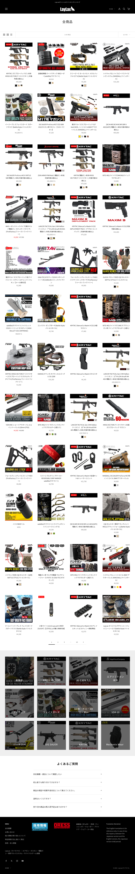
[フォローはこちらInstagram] (17, 861)
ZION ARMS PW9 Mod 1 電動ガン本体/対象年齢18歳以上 (51, 176)
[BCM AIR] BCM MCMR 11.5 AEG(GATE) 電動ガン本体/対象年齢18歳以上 (83, 525)
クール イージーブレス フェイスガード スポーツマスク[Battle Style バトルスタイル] (18, 628)
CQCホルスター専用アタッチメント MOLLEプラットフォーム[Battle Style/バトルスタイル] (116, 526)
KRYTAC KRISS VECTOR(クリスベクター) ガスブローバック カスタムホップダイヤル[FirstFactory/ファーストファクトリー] (18, 378)
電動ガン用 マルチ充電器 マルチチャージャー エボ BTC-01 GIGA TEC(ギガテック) (51, 577)
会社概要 (8, 828)
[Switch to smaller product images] (8, 34)
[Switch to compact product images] (11, 34)
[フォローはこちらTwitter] (12, 861)
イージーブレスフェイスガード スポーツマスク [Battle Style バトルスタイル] (18, 127)
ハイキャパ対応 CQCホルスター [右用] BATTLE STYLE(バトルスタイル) (18, 576)
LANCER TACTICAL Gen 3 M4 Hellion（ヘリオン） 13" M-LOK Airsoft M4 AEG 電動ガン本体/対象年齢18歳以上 (116, 376)
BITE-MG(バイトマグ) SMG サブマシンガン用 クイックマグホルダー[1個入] (116, 326)
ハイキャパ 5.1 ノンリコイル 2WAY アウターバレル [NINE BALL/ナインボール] (116, 577)
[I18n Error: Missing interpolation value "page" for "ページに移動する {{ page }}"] (83, 642)
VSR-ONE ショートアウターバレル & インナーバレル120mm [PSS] (19, 426)
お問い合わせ (10, 832)
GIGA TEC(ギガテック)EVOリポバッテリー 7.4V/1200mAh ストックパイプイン (51, 280)
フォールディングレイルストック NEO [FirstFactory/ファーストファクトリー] (18, 478)
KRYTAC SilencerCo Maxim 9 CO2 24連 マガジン (83, 326)
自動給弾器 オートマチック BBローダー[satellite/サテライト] (51, 74)
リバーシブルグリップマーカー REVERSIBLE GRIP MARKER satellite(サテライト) (51, 478)
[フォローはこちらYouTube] (23, 861)
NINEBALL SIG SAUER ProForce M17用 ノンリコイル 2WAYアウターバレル (116, 477)
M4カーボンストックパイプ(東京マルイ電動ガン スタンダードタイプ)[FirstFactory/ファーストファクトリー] (19, 230)
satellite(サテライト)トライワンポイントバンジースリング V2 (51, 525)
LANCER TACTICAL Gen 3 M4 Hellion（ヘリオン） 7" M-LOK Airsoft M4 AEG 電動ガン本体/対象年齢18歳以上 (51, 229)
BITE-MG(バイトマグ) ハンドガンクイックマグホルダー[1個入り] (51, 426)
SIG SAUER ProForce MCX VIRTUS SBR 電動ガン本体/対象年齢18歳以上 (19, 176)
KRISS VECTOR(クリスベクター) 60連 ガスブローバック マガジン (116, 426)
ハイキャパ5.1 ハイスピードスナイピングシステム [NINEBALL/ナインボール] (116, 76)
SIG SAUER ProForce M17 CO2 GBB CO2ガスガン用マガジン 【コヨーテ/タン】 (51, 127)
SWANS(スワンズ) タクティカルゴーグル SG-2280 (51, 375)
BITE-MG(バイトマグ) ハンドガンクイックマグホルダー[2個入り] (83, 576)
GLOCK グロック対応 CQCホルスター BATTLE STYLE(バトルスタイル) (116, 278)
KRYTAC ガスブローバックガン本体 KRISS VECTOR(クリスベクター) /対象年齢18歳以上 (18, 76)
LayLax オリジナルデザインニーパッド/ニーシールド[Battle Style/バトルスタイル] (116, 628)
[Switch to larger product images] (4, 34)
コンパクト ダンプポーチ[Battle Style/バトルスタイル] (51, 326)
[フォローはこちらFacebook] (6, 861)
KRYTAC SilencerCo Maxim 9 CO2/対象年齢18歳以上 (116, 227)
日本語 (111, 9)
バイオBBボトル (19, 524)
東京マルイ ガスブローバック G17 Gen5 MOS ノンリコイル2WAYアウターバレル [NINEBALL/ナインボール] (84, 127)
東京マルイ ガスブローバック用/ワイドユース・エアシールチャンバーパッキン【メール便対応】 (18, 280)
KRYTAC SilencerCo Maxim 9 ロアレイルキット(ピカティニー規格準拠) (83, 627)
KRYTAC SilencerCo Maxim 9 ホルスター (83, 375)
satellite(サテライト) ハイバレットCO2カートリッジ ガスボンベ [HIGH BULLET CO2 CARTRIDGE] (18, 328)
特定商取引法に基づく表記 (14, 839)
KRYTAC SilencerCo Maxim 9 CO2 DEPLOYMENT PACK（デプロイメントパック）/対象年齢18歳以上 (83, 229)
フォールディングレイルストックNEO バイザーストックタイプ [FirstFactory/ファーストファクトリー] (83, 280)
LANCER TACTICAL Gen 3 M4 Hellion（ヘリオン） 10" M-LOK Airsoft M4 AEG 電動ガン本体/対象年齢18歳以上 (84, 427)
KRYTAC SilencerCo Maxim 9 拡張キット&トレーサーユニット (83, 477)
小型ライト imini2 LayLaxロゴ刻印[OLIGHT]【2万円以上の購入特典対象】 (51, 627)
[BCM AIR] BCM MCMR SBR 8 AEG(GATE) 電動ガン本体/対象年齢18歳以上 (116, 127)
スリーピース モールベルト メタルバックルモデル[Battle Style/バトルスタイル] (83, 76)
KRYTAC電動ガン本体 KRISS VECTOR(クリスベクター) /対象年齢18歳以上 (83, 178)
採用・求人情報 (10, 843)
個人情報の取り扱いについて (15, 836)
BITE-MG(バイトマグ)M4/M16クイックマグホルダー (116, 176)
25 (77, 642)
